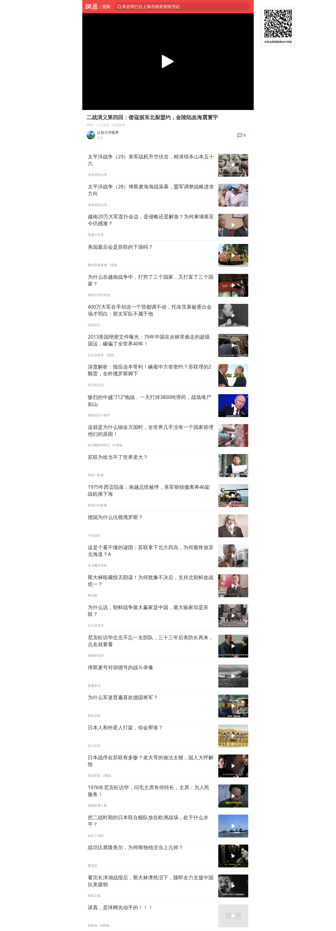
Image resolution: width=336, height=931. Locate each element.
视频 (106, 6)
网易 (91, 6)
